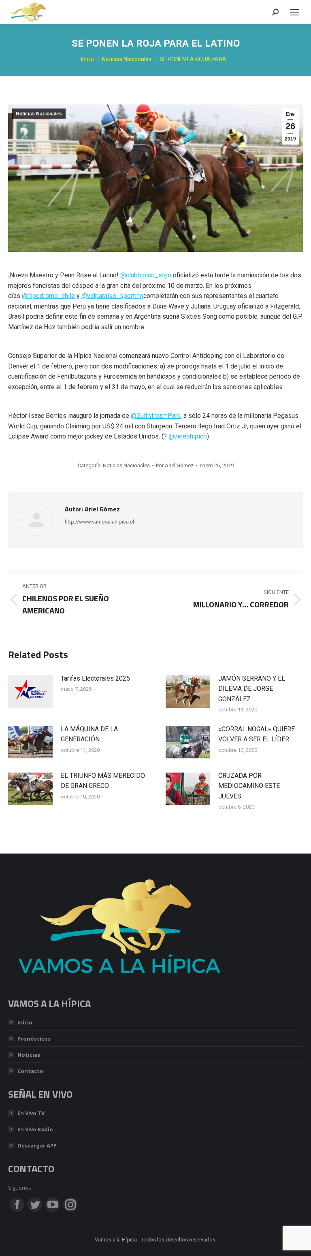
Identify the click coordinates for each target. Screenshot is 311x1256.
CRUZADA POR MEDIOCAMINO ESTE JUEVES (249, 786)
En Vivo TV (31, 1113)
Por (175, 465)
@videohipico (187, 436)
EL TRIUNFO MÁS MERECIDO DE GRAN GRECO (103, 781)
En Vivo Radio (35, 1129)
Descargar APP (37, 1145)
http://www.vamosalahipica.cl (99, 522)
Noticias (28, 1054)
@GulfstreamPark (156, 415)
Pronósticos (34, 1038)
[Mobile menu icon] (295, 12)
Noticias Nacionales (39, 114)
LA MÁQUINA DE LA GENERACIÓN (89, 734)
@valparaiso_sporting (112, 296)
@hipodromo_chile (48, 296)
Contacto (30, 1071)
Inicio (24, 1022)
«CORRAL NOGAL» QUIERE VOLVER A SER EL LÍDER (256, 734)
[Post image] (30, 691)
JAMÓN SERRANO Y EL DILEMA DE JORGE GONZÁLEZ (251, 689)
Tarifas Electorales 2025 (95, 678)
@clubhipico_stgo (145, 275)
